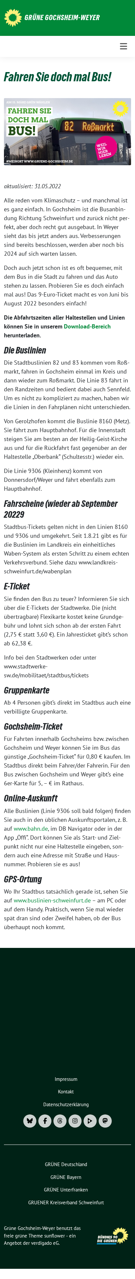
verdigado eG (45, 1243)
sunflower (54, 1236)
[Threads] (60, 1121)
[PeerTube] (90, 1121)
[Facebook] (44, 1121)
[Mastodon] (105, 1121)
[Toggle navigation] (123, 46)
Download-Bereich (87, 326)
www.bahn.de (31, 828)
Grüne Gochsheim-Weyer (62, 17)
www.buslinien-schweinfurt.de (52, 900)
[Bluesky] (29, 1121)
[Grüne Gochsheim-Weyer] (13, 17)
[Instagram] (75, 1121)
